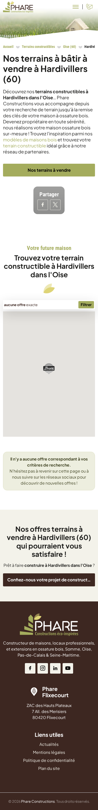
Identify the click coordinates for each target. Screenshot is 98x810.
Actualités (49, 744)
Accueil (8, 47)
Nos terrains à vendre (49, 170)
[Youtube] (68, 668)
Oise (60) (69, 47)
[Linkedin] (55, 668)
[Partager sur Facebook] (42, 205)
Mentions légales (49, 752)
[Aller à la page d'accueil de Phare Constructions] (18, 7)
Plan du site (49, 768)
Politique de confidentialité (49, 760)
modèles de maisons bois (30, 139)
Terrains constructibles (38, 47)
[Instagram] (42, 668)
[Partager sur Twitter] (55, 205)
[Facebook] (30, 668)
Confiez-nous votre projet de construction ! (51, 579)
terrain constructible (24, 145)
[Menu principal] (76, 7)
